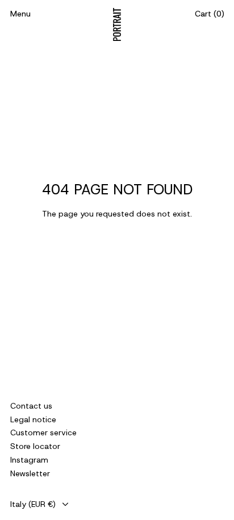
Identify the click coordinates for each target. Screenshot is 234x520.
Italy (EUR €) (33, 504)
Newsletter (30, 473)
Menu (20, 14)
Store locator (35, 446)
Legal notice (33, 419)
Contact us (31, 406)
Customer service (43, 432)
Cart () (209, 14)
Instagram (29, 460)
